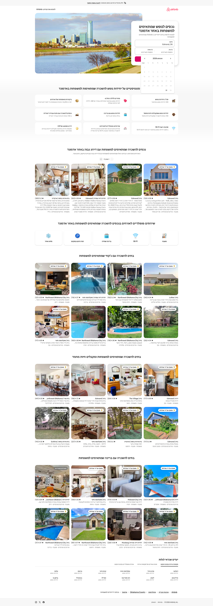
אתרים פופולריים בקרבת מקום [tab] (124, 564)
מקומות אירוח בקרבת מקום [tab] (169, 564)
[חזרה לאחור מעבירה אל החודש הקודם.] (170, 58)
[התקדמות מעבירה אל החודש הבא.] (144, 58)
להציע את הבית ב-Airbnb (45, 9)
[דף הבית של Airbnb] (172, 9)
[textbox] (164, 52)
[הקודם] (112, 159)
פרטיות (160, 602)
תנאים (154, 602)
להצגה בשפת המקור (93, 3)
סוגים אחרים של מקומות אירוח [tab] (147, 564)
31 (166, 90)
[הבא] (101, 159)
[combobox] (155, 44)
